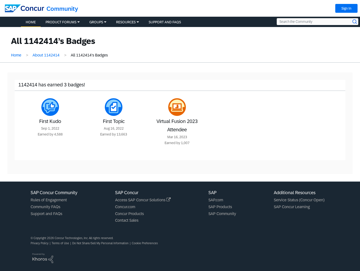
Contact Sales (126, 220)
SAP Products (220, 207)
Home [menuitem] (31, 22)
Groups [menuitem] (96, 22)
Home (16, 55)
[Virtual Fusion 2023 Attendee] (177, 107)
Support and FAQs (46, 214)
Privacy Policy (39, 243)
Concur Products (129, 214)
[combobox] (317, 21)
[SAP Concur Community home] (24, 8)
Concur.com (125, 207)
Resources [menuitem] (126, 22)
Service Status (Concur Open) (299, 200)
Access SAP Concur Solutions (140, 200)
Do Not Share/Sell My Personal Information (100, 243)
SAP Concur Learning (292, 207)
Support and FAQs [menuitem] (165, 22)
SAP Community (222, 214)
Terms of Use (60, 243)
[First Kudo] (50, 107)
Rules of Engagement (49, 200)
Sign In (346, 8)
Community (62, 8)
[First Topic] (113, 107)
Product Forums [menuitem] (61, 22)
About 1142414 (46, 55)
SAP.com (215, 200)
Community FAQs (45, 207)
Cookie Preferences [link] (145, 243)
